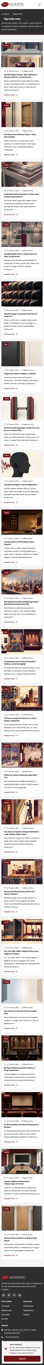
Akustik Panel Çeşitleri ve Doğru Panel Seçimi (20, 1239)
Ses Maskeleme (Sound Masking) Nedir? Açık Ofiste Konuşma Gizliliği (21, 603)
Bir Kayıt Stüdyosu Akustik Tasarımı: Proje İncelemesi (19, 1069)
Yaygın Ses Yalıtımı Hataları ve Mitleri (20, 373)
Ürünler (4, 1319)
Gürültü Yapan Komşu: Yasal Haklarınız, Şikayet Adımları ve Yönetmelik (21, 75)
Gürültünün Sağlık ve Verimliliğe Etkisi (20, 484)
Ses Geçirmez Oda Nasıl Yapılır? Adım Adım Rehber (20, 135)
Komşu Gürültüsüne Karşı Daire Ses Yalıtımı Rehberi (19, 892)
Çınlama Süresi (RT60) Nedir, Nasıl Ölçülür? (19, 543)
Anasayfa (5, 1306)
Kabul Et (22, 1358)
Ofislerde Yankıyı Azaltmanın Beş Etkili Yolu (20, 776)
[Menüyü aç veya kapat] (40, 4)
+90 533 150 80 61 (12, 1337)
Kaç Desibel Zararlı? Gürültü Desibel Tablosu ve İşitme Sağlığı (19, 662)
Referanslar (28, 1306)
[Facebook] (9, 1295)
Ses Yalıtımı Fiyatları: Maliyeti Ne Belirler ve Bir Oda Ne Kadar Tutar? (21, 832)
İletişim (26, 1314)
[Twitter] (14, 1295)
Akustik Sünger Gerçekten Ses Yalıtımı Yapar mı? (21, 315)
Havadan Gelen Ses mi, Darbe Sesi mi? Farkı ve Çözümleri (20, 255)
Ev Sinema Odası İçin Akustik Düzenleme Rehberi (21, 1125)
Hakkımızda (6, 1310)
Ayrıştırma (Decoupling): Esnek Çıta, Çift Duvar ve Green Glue (21, 429)
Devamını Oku (9, 95)
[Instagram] (3, 1295)
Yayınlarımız (28, 1310)
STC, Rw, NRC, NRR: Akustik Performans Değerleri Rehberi (21, 952)
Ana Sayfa (5, 14)
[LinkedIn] (20, 1295)
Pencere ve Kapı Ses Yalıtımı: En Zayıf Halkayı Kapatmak (20, 719)
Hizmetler (5, 1314)
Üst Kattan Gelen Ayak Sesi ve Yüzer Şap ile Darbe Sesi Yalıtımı (21, 195)
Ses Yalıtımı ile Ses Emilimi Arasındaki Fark (20, 1012)
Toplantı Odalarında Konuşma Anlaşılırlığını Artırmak (16, 1182)
